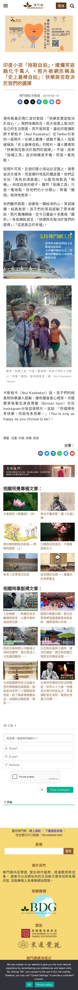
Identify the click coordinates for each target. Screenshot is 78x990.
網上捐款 (35, 831)
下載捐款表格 (54, 831)
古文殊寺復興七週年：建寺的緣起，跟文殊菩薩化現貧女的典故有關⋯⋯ (56, 652)
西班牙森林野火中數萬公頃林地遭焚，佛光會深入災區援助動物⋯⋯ (19, 652)
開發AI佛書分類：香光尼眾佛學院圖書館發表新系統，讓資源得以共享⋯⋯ (56, 618)
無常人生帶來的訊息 (16, 574)
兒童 (14, 438)
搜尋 (68, 851)
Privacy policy (44, 984)
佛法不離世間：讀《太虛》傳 (57, 516)
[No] (73, 975)
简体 (61, 5)
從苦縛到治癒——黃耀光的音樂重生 (56, 576)
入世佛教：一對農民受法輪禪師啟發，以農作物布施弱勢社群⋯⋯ (19, 618)
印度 (21, 438)
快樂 (29, 438)
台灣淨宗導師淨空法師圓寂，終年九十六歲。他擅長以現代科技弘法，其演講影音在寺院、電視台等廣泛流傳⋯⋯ (56, 690)
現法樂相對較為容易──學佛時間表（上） (19, 546)
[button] (5, 5)
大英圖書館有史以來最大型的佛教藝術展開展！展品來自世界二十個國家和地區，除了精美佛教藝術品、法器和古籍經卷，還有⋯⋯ (19, 692)
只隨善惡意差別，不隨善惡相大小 (56, 546)
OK (29, 984)
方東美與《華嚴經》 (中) (19, 514)
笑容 (36, 438)
